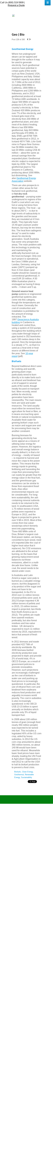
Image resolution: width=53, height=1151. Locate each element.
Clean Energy (27, 772)
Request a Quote (16, 5)
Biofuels (17, 772)
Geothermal (19, 775)
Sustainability (26, 777)
